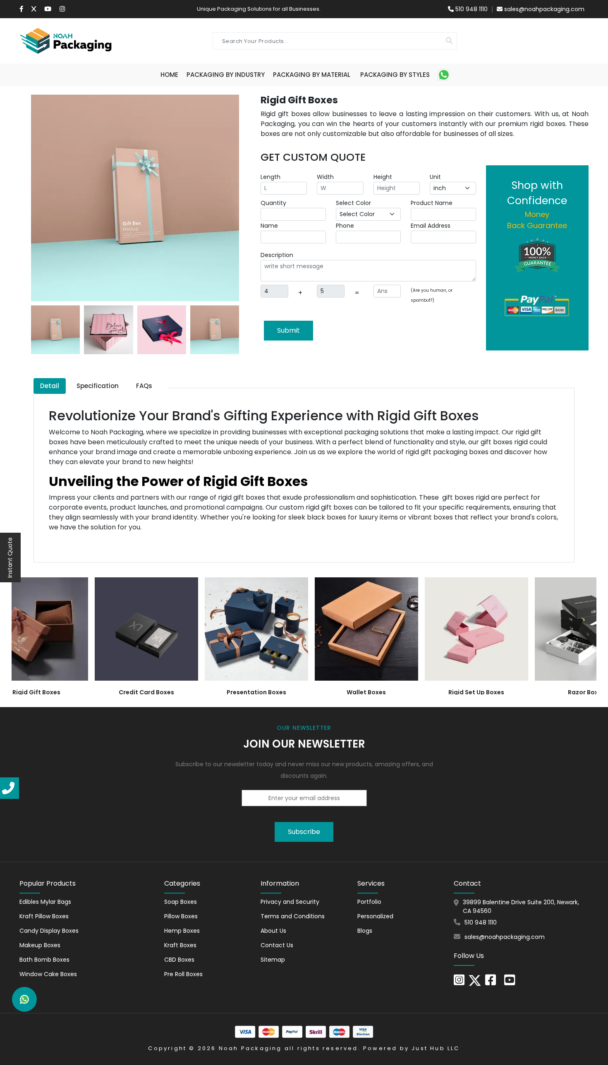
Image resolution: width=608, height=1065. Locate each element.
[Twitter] (33, 9)
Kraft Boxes (180, 945)
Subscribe (304, 831)
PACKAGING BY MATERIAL (311, 74)
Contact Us (277, 945)
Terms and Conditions (293, 916)
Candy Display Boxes (49, 931)
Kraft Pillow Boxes (44, 916)
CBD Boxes (179, 959)
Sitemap (273, 959)
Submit (288, 330)
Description (277, 255)
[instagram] (62, 9)
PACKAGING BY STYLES (395, 74)
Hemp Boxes (182, 931)
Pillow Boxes (181, 916)
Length (270, 177)
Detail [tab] (49, 385)
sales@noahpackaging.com (544, 9)
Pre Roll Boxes (183, 974)
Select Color (353, 203)
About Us (273, 931)
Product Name (431, 203)
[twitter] (475, 980)
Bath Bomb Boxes (44, 959)
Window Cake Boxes (48, 974)
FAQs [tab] (144, 385)
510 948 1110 (471, 9)
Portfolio (369, 902)
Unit (435, 177)
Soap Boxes (180, 902)
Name (269, 226)
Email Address (430, 226)
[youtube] (509, 982)
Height (382, 177)
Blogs (364, 931)
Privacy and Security (290, 902)
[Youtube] (47, 9)
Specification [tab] (98, 385)
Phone (345, 226)
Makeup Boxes (39, 945)
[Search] (449, 41)
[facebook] (490, 982)
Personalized (375, 916)
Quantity (273, 203)
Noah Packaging (250, 1048)
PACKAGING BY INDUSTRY (226, 74)
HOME (169, 74)
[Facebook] (21, 9)
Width (325, 177)
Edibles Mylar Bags (45, 902)
